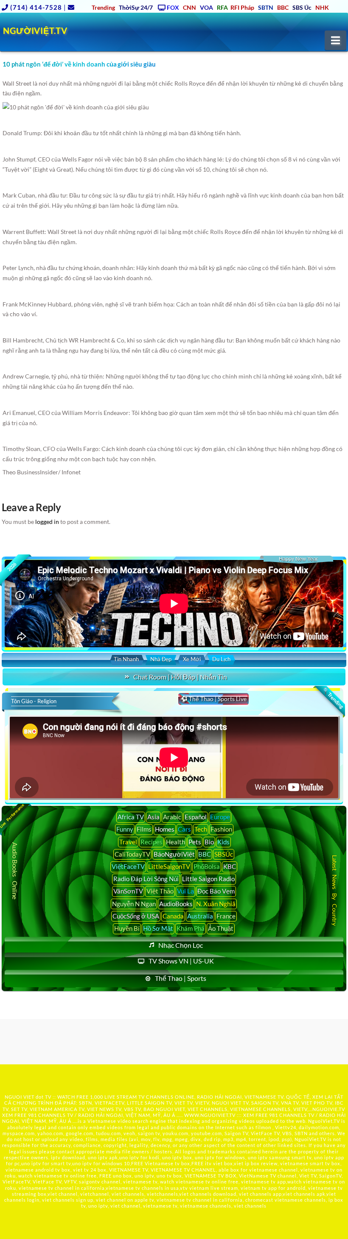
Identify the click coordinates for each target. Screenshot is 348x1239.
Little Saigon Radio (208, 879)
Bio (209, 842)
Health (175, 842)
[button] (335, 40)
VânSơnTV (128, 891)
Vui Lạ (185, 891)
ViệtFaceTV (128, 866)
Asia (153, 817)
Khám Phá (191, 928)
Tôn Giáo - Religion (33, 701)
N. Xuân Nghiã (216, 904)
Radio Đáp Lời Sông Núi (146, 879)
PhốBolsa (207, 866)
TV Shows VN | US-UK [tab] (181, 961)
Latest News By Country (334, 890)
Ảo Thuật (220, 928)
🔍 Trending (333, 698)
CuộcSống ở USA (135, 916)
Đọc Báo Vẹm (216, 891)
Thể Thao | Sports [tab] (180, 978)
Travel (128, 842)
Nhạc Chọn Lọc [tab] (180, 945)
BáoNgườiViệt (174, 854)
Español (196, 817)
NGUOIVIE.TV (328, 1109)
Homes (164, 829)
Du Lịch (221, 659)
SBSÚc (223, 854)
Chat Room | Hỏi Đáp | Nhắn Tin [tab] (180, 677)
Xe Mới (192, 659)
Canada (173, 916)
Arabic (172, 817)
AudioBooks (176, 904)
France (226, 916)
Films (144, 829)
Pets (194, 842)
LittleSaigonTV (169, 866)
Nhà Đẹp (160, 659)
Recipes (151, 842)
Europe (220, 817)
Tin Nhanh (126, 659)
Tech (200, 829)
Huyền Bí (127, 928)
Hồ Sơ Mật (158, 928)
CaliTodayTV (132, 854)
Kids (223, 842)
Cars (184, 829)
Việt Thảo (160, 891)
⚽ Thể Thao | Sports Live (213, 698)
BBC (204, 854)
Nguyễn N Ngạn (134, 904)
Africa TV (131, 817)
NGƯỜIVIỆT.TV (35, 30)
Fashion (221, 829)
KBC (229, 866)
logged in (47, 521)
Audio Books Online (15, 871)
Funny (124, 829)
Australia (200, 916)
